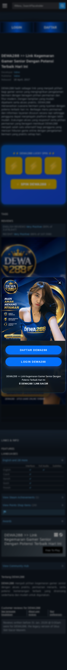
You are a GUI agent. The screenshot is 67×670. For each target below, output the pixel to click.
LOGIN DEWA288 (33, 361)
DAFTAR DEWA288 (33, 350)
